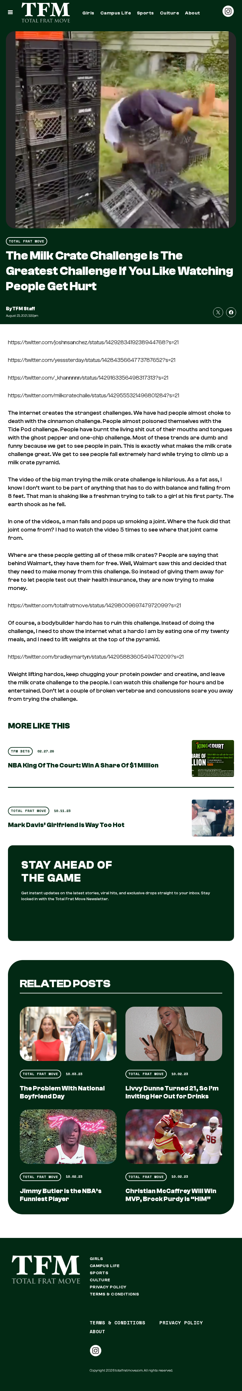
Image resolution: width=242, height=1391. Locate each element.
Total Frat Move (26, 241)
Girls (88, 13)
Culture (169, 13)
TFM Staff (23, 308)
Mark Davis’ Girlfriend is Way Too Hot (66, 825)
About (192, 13)
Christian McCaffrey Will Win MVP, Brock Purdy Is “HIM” (170, 1195)
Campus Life (115, 13)
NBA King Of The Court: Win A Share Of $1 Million (83, 765)
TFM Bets (20, 751)
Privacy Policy (108, 1287)
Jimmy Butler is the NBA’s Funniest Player (61, 1195)
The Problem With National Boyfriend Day (62, 1092)
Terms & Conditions (114, 1294)
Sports (145, 13)
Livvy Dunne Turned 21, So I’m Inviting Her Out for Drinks (172, 1092)
